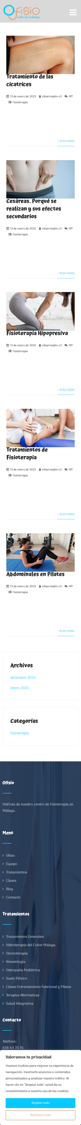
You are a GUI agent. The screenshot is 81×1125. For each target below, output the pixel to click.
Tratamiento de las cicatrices (29, 81)
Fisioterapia (20, 102)
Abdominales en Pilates (35, 574)
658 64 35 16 (12, 1048)
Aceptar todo (41, 1103)
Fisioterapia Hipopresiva (37, 333)
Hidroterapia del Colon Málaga (30, 945)
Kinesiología (15, 962)
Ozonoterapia (17, 954)
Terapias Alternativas (22, 995)
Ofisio (10, 856)
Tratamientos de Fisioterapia (27, 454)
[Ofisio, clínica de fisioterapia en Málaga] (21, 3)
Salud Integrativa (19, 1004)
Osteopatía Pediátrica (23, 970)
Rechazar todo (40, 1115)
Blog (9, 889)
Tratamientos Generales (25, 937)
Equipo (11, 864)
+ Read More (66, 141)
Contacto (13, 897)
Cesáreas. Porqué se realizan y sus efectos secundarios (33, 209)
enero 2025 (19, 688)
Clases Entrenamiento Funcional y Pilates (38, 987)
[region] (40, 1087)
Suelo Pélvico (16, 979)
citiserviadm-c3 (52, 96)
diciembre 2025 (23, 678)
